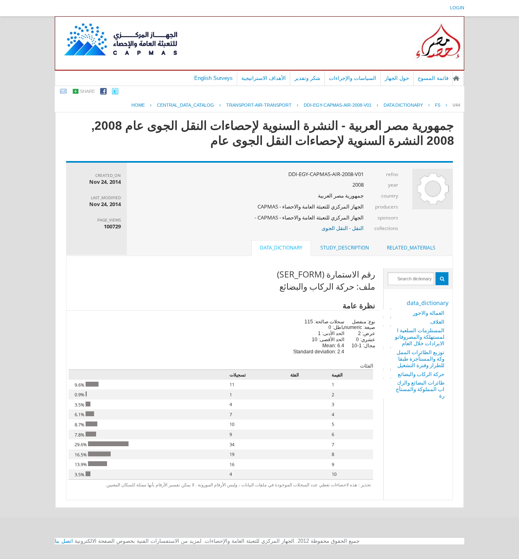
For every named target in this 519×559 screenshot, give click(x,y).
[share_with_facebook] (103, 93)
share (87, 91)
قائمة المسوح (433, 78)
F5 (437, 105)
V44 (456, 105)
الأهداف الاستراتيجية (263, 78)
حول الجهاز (397, 78)
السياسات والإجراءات (352, 78)
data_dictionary (427, 303)
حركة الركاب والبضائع (421, 374)
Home (138, 105)
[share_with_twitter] (115, 93)
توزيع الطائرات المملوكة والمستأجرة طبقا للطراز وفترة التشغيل (420, 358)
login (457, 7)
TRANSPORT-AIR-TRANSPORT (259, 105)
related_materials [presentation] (411, 247)
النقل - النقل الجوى (343, 228)
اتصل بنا (64, 541)
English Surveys (213, 78)
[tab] (411, 248)
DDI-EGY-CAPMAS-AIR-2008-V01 (337, 105)
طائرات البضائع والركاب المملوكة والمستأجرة (420, 389)
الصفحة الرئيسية (456, 78)
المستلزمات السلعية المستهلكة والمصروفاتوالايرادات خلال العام (419, 336)
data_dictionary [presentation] (281, 247)
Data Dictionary (403, 105)
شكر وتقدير (307, 78)
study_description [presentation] (344, 247)
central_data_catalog (185, 105)
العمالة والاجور (428, 313)
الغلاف (437, 321)
